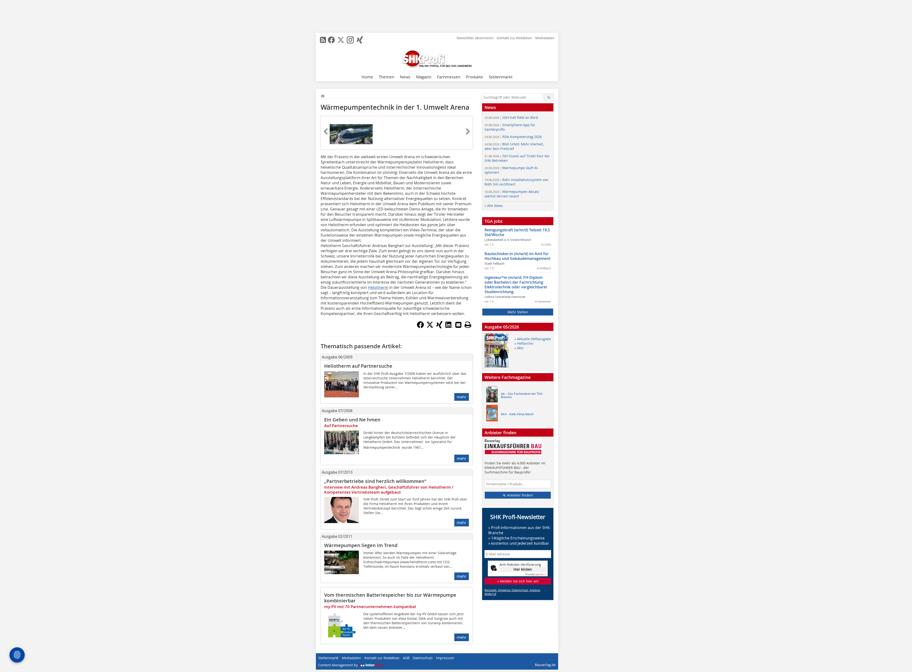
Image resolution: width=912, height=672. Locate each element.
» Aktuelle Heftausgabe (532, 339)
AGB (406, 658)
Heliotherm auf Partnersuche (358, 366)
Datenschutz (423, 658)
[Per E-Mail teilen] (458, 325)
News (405, 77)
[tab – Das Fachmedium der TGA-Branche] (493, 395)
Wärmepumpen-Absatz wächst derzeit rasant (511, 193)
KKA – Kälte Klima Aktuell (517, 414)
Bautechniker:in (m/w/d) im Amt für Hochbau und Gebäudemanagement (517, 256)
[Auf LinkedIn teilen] (449, 327)
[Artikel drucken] (468, 325)
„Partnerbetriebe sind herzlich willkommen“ (375, 481)
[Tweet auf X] (430, 327)
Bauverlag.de (545, 664)
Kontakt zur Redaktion (514, 38)
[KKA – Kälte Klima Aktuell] (493, 414)
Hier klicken (522, 569)
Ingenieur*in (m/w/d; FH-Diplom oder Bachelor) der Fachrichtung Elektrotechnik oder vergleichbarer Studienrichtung (515, 284)
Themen (386, 77)
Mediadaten (545, 38)
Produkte (474, 77)
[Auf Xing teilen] (439, 327)
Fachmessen (448, 77)
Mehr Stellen (518, 312)
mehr (461, 397)
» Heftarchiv (523, 343)
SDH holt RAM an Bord (511, 117)
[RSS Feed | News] (323, 40)
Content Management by (338, 665)
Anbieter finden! (519, 495)
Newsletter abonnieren (475, 38)
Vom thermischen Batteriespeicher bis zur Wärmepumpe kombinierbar (390, 598)
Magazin (423, 77)
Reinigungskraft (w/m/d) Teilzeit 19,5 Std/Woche (517, 232)
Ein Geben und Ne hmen (352, 419)
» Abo (518, 348)
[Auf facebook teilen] (420, 327)
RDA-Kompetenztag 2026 (513, 136)
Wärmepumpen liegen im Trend (360, 545)
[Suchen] (548, 97)
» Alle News (493, 205)
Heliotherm (378, 287)
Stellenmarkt (501, 77)
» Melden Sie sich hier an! (517, 581)
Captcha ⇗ (535, 574)
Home (367, 77)
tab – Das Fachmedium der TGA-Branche (522, 395)
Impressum (445, 658)
